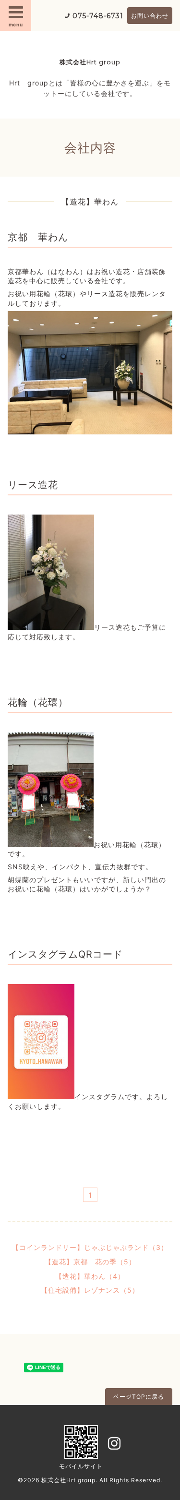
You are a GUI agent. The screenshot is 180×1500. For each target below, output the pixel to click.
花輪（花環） (38, 702)
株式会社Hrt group (90, 62)
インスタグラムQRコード (65, 954)
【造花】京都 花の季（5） (90, 1262)
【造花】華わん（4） (90, 1276)
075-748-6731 (97, 16)
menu (16, 24)
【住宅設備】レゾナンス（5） (90, 1290)
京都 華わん (38, 237)
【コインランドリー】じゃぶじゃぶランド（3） (90, 1247)
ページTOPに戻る (138, 1396)
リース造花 (33, 485)
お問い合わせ (149, 15)
